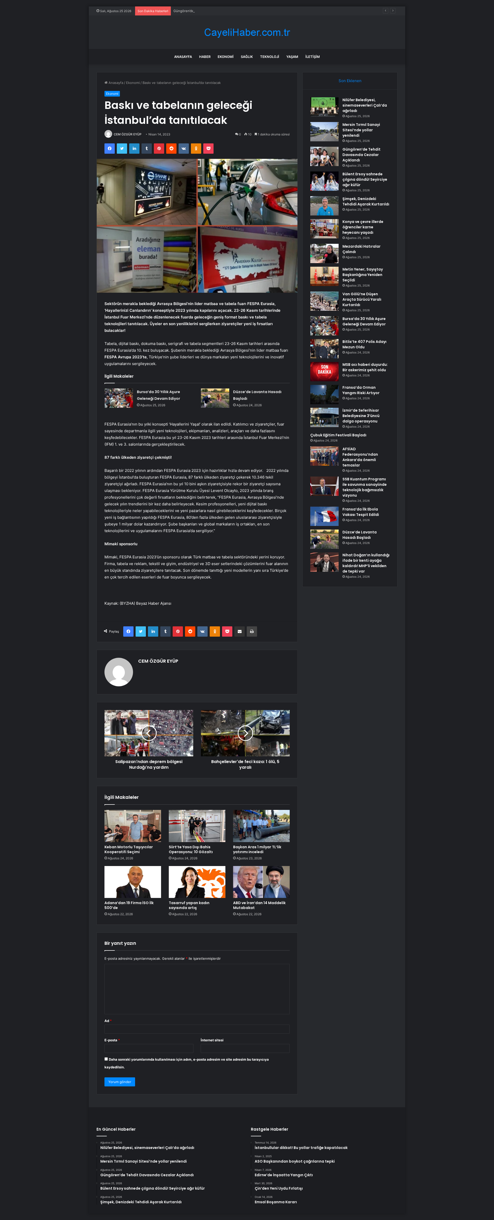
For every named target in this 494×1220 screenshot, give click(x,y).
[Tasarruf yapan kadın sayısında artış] (197, 882)
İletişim (312, 57)
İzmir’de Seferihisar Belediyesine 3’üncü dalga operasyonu (361, 416)
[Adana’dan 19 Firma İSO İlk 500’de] (132, 882)
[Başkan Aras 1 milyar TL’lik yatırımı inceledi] (261, 826)
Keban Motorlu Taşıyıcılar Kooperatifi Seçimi (128, 849)
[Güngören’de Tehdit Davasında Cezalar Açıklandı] (324, 156)
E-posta (112, 1040)
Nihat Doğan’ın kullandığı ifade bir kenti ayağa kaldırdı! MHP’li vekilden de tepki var (366, 563)
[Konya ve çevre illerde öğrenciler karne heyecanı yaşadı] (324, 228)
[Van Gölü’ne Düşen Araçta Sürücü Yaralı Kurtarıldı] (324, 301)
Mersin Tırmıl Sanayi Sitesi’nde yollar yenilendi (361, 130)
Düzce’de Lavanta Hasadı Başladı (359, 535)
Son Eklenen (350, 80)
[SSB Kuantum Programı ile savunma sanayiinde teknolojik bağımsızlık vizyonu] (324, 486)
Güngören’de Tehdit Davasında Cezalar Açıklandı (211, 11)
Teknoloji (269, 57)
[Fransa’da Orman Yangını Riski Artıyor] (324, 394)
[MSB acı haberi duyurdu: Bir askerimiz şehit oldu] (324, 371)
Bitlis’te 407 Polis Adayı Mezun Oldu (364, 344)
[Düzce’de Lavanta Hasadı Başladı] (215, 398)
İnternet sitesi (212, 1040)
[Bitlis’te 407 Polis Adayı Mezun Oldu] (324, 348)
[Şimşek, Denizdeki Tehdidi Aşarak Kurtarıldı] (324, 205)
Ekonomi (226, 57)
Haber (204, 57)
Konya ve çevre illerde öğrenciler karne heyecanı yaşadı (362, 227)
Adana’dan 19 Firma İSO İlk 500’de (129, 905)
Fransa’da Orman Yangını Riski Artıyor (361, 390)
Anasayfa (183, 57)
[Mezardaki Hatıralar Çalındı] (324, 253)
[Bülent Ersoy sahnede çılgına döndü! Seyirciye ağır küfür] (324, 181)
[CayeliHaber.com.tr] (247, 32)
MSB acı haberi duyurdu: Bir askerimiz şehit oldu (365, 367)
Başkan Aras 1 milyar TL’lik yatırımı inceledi (257, 849)
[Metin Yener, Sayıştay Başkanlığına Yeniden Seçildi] (324, 276)
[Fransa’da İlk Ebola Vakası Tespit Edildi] (324, 516)
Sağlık (247, 57)
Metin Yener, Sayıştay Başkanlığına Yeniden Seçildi (362, 275)
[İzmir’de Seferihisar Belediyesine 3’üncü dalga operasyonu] (324, 417)
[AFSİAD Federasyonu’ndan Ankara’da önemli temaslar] (324, 456)
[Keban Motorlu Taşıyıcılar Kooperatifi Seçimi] (132, 826)
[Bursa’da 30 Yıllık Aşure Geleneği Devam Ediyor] (119, 398)
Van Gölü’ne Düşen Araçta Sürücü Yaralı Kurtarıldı (361, 299)
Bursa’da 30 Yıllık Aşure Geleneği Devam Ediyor (364, 321)
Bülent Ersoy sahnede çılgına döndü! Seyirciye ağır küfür (364, 179)
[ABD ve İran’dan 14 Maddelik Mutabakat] (261, 882)
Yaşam (292, 57)
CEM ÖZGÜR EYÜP (128, 134)
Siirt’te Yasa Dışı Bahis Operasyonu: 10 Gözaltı (191, 849)
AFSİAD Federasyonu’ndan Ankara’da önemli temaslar (360, 457)
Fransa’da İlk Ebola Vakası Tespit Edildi (360, 512)
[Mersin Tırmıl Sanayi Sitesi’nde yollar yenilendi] (324, 131)
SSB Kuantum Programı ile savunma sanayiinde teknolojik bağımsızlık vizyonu (364, 487)
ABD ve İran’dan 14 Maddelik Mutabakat (259, 905)
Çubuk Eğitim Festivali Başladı (338, 435)
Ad (108, 1021)
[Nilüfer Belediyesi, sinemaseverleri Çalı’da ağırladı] (324, 107)
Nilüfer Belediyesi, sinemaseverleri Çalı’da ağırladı (364, 105)
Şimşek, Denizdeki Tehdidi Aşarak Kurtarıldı (365, 201)
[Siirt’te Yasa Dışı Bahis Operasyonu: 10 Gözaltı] (197, 826)
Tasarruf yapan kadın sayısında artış (189, 905)
